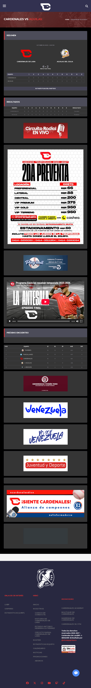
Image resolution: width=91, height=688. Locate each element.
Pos (6, 346)
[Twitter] (34, 683)
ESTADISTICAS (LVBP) (14, 613)
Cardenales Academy (72, 608)
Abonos (39, 661)
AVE (71, 346)
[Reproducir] (10, 321)
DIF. (82, 346)
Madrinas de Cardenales (68, 619)
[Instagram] (42, 683)
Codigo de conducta (40, 614)
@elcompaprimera (68, 640)
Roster (37, 640)
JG (55, 346)
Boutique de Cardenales (68, 613)
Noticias (37, 652)
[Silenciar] (77, 321)
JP (62, 346)
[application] (45, 302)
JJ (47, 346)
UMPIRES (9, 609)
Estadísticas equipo (43, 644)
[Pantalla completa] (81, 321)
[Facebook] (27, 683)
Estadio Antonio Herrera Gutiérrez (45, 627)
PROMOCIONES (40, 656)
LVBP (7, 604)
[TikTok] (64, 683)
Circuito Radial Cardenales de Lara (43, 634)
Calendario (39, 648)
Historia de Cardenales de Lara (42, 620)
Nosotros (38, 609)
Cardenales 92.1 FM (71, 624)
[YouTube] (49, 683)
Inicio (36, 604)
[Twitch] (56, 683)
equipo (26, 346)
